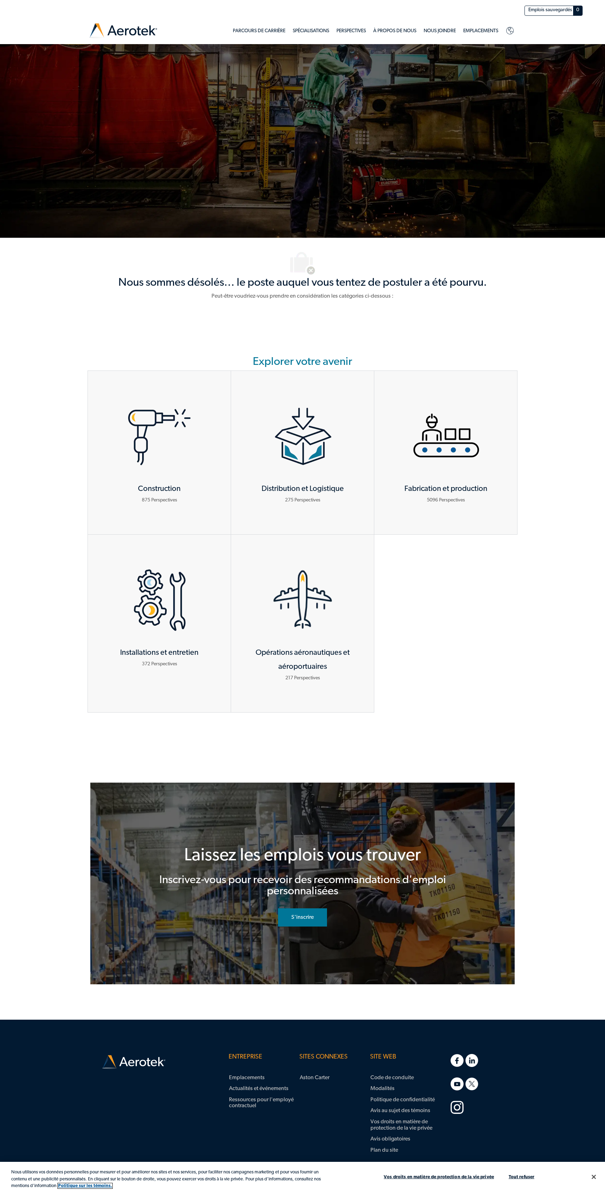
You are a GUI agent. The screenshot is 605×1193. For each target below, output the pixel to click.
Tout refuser (522, 1176)
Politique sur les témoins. (85, 1186)
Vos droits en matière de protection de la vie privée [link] (401, 1125)
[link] (123, 31)
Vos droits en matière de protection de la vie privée (439, 1176)
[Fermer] (593, 1177)
